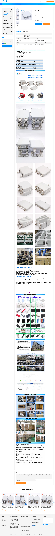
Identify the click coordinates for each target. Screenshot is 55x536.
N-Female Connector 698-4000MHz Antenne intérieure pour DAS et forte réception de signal (14, 519)
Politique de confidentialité (4, 525)
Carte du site (3, 521)
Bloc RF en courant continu (7, 25)
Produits (3, 519)
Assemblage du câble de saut (7, 27)
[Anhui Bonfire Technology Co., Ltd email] (3, 43)
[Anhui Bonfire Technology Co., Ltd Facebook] (33, 525)
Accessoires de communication (7, 33)
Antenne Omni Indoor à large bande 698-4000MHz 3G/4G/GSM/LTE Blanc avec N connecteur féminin (14, 523)
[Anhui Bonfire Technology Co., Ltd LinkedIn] (35, 525)
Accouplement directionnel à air (7, 20)
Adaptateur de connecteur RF (7, 11)
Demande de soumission (50, 1)
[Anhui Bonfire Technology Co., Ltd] (5, 1)
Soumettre (21, 483)
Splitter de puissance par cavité (7, 16)
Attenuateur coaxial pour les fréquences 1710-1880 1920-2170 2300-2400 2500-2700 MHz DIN (20, 507)
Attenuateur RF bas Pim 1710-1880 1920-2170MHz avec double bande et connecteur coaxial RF (25, 529)
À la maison (3, 518)
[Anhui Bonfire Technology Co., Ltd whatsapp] (5, 43)
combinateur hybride (7, 18)
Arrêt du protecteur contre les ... (7, 31)
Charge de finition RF (7, 23)
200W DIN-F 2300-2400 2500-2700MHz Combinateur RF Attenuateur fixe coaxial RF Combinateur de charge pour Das (25, 525)
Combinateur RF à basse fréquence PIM (7, 14)
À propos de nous (4, 520)
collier (7, 29)
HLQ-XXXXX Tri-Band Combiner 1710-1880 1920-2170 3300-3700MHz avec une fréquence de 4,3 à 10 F (25, 521)
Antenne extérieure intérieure (7, 9)
